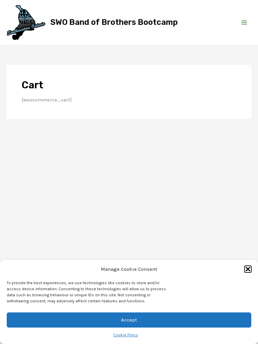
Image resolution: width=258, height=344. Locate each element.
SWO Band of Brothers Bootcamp (114, 22)
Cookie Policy (125, 335)
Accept (129, 320)
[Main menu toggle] (244, 22)
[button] (248, 269)
